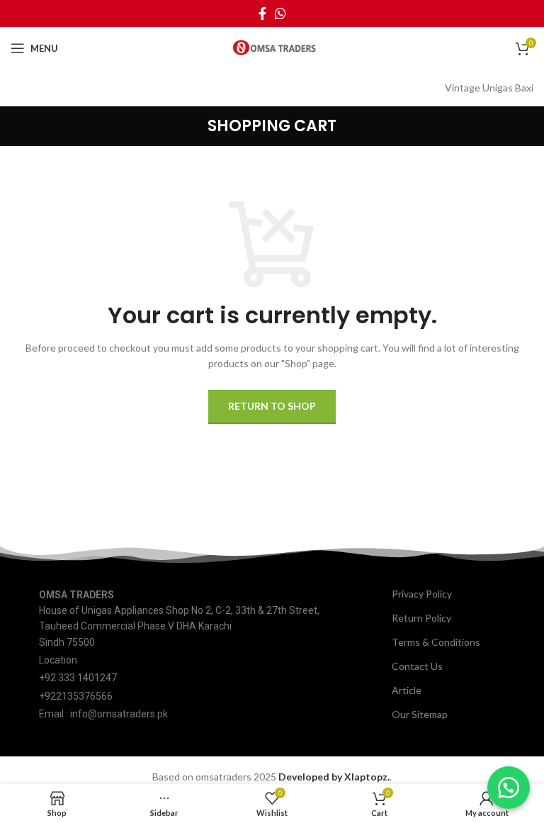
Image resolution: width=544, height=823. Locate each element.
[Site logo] (272, 47)
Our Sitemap (420, 714)
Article (406, 690)
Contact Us (417, 666)
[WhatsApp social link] (280, 13)
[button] (508, 787)
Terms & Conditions (436, 642)
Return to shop (272, 406)
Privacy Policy (422, 594)
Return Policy (421, 618)
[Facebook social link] (262, 13)
